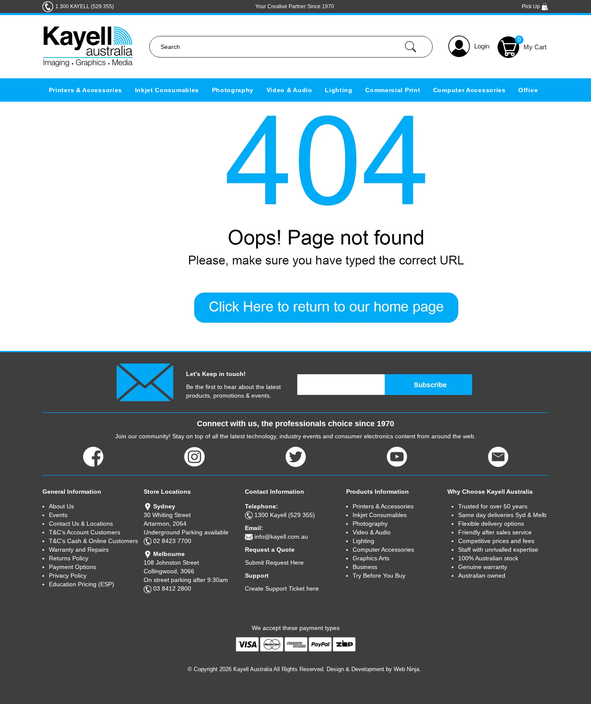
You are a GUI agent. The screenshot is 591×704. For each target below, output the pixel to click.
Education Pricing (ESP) (81, 584)
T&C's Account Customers (84, 532)
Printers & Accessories (85, 90)
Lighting (339, 90)
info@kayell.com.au (281, 536)
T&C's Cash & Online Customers (93, 540)
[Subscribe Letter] (144, 381)
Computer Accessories (469, 90)
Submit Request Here (274, 562)
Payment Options (72, 566)
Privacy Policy (68, 575)
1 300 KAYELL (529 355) (84, 6)
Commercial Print (392, 90)
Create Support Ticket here (282, 588)
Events (58, 514)
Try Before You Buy (379, 575)
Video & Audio (289, 90)
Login (481, 46)
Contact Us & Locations (81, 523)
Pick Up (531, 6)
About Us (61, 506)
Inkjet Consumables (167, 90)
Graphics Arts (371, 558)
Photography (233, 90)
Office (528, 90)
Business (365, 566)
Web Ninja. (407, 669)
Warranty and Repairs (79, 549)
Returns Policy (68, 558)
